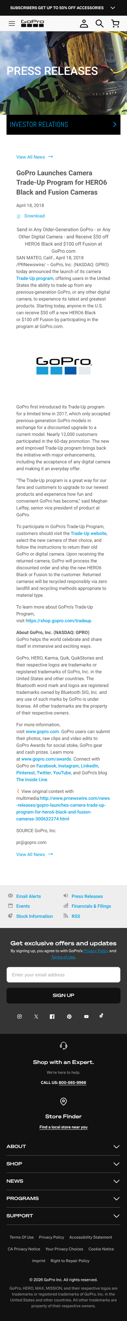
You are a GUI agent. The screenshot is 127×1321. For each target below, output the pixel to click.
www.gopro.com (42, 731)
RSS (76, 916)
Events (23, 906)
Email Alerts (28, 896)
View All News (30, 157)
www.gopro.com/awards (46, 759)
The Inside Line (31, 779)
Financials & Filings (91, 906)
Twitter (44, 773)
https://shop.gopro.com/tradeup (58, 621)
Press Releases (87, 896)
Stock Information (34, 916)
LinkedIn (89, 766)
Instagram (68, 766)
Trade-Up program (34, 278)
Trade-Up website (88, 533)
